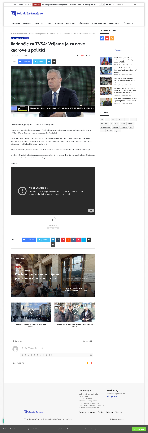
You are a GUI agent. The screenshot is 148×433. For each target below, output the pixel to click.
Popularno (118, 50)
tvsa (102, 131)
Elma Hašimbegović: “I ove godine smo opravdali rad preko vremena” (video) (125, 60)
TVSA (49, 23)
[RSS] (113, 4)
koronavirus (104, 123)
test (131, 127)
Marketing (70, 23)
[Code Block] (43, 355)
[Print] (53, 244)
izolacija (120, 120)
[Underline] (28, 355)
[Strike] (31, 355)
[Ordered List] (34, 355)
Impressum (59, 23)
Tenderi (100, 412)
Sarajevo (38, 23)
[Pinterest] (63, 240)
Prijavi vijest (119, 412)
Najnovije (27, 23)
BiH (102, 120)
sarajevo (130, 123)
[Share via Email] (54, 61)
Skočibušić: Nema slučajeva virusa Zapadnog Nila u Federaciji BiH (62, 5)
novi (116, 123)
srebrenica (124, 127)
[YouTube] (110, 4)
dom (107, 120)
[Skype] (83, 240)
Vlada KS (109, 131)
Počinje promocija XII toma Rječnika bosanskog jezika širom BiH (125, 80)
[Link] (46, 355)
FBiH (113, 120)
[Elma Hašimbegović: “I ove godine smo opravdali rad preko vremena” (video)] (106, 61)
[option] (53, 275)
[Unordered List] (37, 355)
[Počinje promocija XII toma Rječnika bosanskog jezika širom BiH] (106, 81)
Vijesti (24, 33)
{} (49, 355)
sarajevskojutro (105, 127)
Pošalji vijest (83, 23)
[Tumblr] (58, 240)
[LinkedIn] (49, 61)
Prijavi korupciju (99, 23)
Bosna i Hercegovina (37, 33)
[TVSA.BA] (27, 13)
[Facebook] (107, 4)
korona (133, 120)
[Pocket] (78, 240)
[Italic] (25, 355)
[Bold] (22, 355)
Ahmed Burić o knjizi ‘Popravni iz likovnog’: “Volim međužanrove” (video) (125, 70)
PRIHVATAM (139, 429)
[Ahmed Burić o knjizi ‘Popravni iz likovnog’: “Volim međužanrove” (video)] (106, 71)
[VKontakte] (73, 240)
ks (111, 123)
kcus (127, 120)
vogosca (117, 131)
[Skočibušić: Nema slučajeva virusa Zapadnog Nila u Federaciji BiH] (106, 102)
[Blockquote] (40, 355)
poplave (123, 123)
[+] (52, 355)
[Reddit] (68, 240)
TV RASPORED (114, 23)
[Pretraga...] (135, 4)
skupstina (115, 127)
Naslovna (16, 23)
